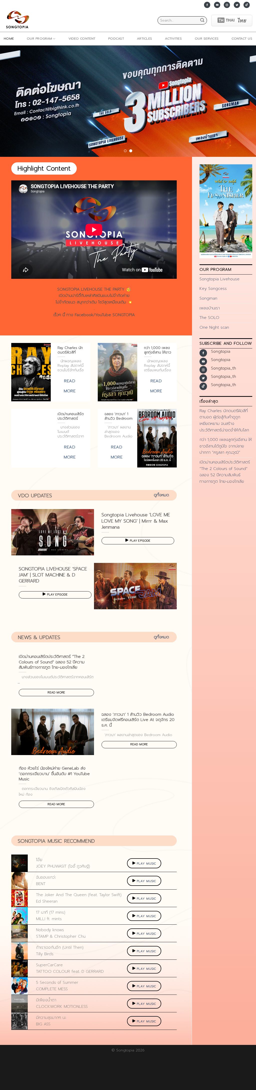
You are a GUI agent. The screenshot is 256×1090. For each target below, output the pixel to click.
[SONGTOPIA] (19, 20)
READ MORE (56, 692)
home (9, 38)
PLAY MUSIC (146, 863)
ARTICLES (144, 38)
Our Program (39, 38)
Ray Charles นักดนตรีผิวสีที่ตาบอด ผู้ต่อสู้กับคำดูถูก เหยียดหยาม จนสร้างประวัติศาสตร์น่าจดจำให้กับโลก (224, 420)
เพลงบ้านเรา (210, 308)
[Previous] (11, 101)
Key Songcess (213, 289)
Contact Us (242, 38)
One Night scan (214, 327)
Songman (208, 298)
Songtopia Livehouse (220, 279)
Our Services (206, 38)
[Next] (244, 101)
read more (70, 386)
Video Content (81, 38)
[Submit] (202, 20)
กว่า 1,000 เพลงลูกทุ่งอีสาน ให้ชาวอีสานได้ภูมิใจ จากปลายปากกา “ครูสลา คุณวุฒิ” (226, 446)
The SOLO (209, 318)
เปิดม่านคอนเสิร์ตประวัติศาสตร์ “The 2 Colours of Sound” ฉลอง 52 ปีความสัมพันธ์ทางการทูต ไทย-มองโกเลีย (225, 472)
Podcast (116, 38)
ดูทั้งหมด (161, 495)
